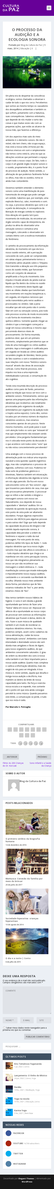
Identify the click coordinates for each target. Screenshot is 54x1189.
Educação (24, 48)
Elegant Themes (26, 1178)
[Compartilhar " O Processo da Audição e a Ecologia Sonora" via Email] (27, 735)
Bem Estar (29, 1113)
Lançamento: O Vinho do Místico (30, 1075)
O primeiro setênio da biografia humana (23, 840)
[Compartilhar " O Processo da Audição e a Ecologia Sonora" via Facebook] (10, 729)
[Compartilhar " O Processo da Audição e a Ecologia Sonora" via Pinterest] (33, 729)
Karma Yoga (20, 1110)
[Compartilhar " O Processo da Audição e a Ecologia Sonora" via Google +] (21, 729)
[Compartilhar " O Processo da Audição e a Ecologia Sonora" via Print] (33, 735)
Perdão (17, 1087)
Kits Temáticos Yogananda (28, 1063)
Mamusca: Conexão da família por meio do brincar (24, 880)
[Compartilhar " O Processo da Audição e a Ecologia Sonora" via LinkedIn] (38, 729)
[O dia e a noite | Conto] (27, 941)
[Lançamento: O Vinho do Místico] (9, 1077)
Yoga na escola (21, 1098)
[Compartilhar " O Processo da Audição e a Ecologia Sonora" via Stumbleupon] (21, 735)
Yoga (34, 1078)
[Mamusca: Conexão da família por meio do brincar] (27, 861)
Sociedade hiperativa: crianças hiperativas (22, 919)
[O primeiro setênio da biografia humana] (27, 822)
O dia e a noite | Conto (18, 958)
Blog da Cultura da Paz (31, 45)
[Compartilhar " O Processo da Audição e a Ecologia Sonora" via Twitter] (15, 729)
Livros (26, 1066)
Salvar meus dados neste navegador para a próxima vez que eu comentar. (25, 1028)
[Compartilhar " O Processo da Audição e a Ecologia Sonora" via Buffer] (44, 729)
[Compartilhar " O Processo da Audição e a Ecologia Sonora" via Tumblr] (27, 729)
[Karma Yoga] (9, 1112)
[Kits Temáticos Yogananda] (9, 1065)
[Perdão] (9, 1089)
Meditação (30, 1090)
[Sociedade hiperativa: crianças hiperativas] (27, 901)
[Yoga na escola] (9, 1100)
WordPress (27, 1181)
